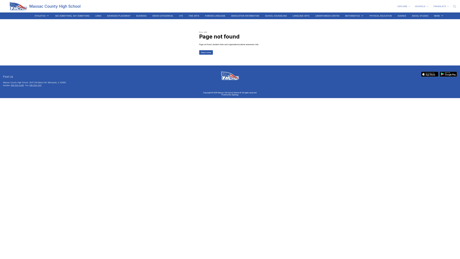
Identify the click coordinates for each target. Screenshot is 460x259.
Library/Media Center (327, 16)
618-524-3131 (35, 85)
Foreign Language (215, 16)
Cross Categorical (162, 16)
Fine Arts (194, 16)
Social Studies (420, 16)
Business (141, 16)
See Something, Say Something (72, 16)
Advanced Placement (119, 16)
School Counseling (276, 16)
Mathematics (352, 16)
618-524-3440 (17, 85)
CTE (181, 16)
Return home (206, 52)
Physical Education (381, 16)
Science (402, 16)
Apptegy (235, 95)
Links (98, 16)
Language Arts (301, 16)
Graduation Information (245, 16)
